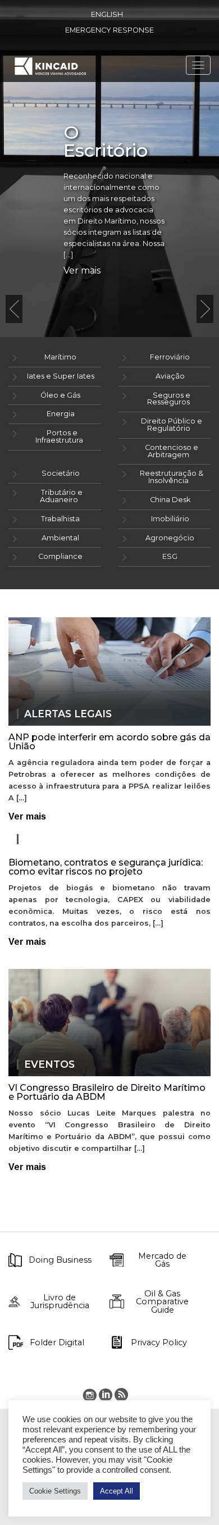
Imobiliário (170, 519)
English (107, 14)
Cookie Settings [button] (55, 1491)
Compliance (60, 556)
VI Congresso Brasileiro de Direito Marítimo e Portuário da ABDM (107, 1092)
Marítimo (60, 357)
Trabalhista (60, 519)
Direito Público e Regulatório (171, 425)
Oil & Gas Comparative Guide (162, 1302)
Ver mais (82, 270)
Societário (61, 473)
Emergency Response (109, 30)
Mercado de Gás (162, 1260)
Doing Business (60, 1260)
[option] (109, 168)
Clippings (52, 839)
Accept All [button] (116, 1491)
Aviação (170, 376)
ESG (169, 556)
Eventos (49, 1064)
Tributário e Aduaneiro (61, 496)
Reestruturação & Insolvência (171, 477)
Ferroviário (170, 357)
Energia (61, 413)
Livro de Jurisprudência (59, 1302)
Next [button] (205, 309)
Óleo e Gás (60, 395)
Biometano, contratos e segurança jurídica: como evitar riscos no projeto (105, 867)
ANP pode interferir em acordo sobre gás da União (109, 742)
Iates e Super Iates (60, 376)
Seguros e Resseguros (168, 399)
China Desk (170, 499)
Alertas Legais (68, 714)
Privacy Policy (159, 1342)
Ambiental (60, 538)
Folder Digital (57, 1342)
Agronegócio (169, 538)
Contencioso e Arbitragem (171, 451)
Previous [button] (14, 309)
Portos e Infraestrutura (59, 436)
